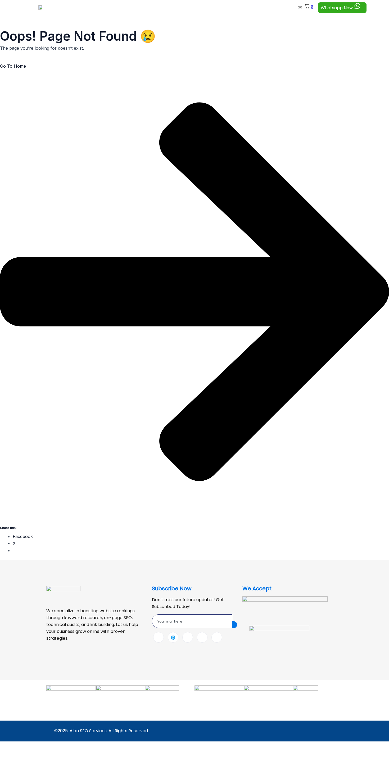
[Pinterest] (173, 637)
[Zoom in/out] (8, 746)
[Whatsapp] (202, 637)
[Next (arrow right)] (26, 756)
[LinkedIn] (187, 637)
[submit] (234, 624)
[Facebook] (158, 637)
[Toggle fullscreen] (26, 746)
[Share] (45, 746)
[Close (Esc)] (63, 746)
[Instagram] (216, 637)
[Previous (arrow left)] (8, 756)
